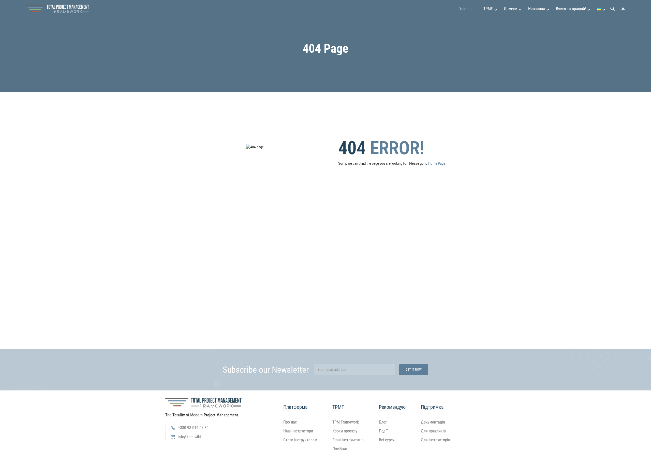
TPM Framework (345, 422)
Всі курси (387, 440)
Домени (510, 8)
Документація (433, 422)
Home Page (436, 163)
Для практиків (433, 431)
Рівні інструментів (348, 440)
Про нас (290, 422)
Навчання (536, 8)
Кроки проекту (345, 431)
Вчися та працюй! (571, 8)
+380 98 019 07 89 (193, 427)
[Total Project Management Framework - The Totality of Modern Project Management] (57, 9)
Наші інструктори (298, 431)
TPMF (488, 8)
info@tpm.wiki (189, 436)
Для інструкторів (435, 440)
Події (383, 431)
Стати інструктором (300, 440)
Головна (465, 8)
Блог (383, 422)
